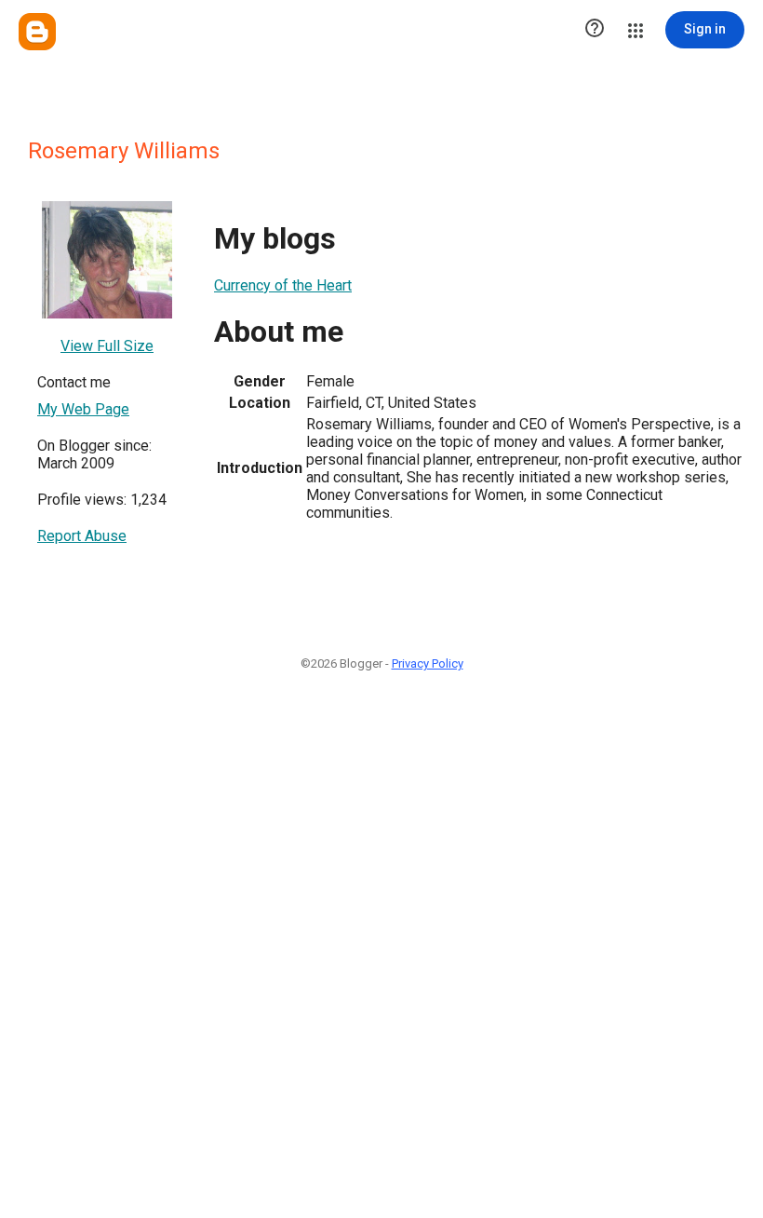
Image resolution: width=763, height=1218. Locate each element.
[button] (594, 29)
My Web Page (83, 409)
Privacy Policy (427, 663)
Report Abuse (82, 536)
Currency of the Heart (283, 285)
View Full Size (107, 346)
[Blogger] (37, 31)
